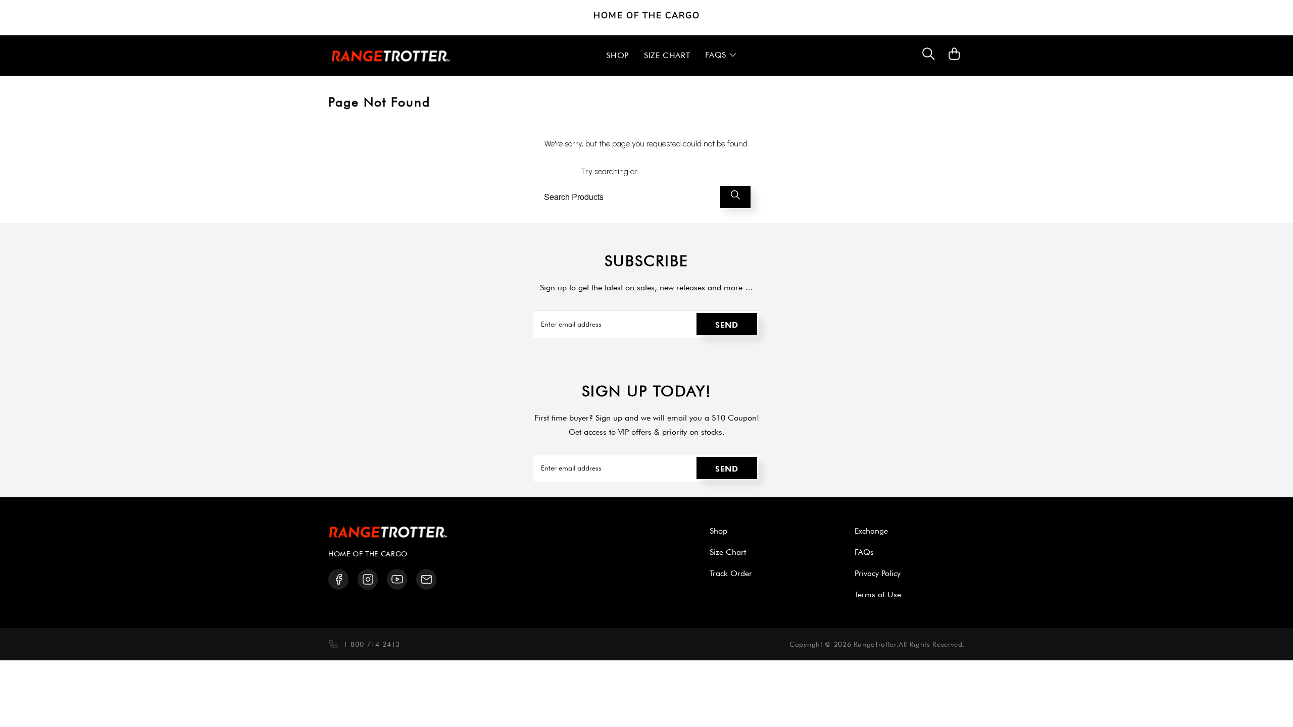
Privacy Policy (878, 573)
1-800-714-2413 (371, 644)
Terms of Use (878, 594)
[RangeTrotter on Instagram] (368, 579)
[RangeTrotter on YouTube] (397, 579)
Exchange (871, 531)
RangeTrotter (875, 644)
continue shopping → (676, 171)
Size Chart (728, 552)
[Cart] (954, 59)
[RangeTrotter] (391, 56)
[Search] (928, 56)
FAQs (864, 552)
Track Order (731, 573)
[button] (721, 55)
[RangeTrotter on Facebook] (338, 579)
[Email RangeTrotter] (426, 579)
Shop (718, 531)
